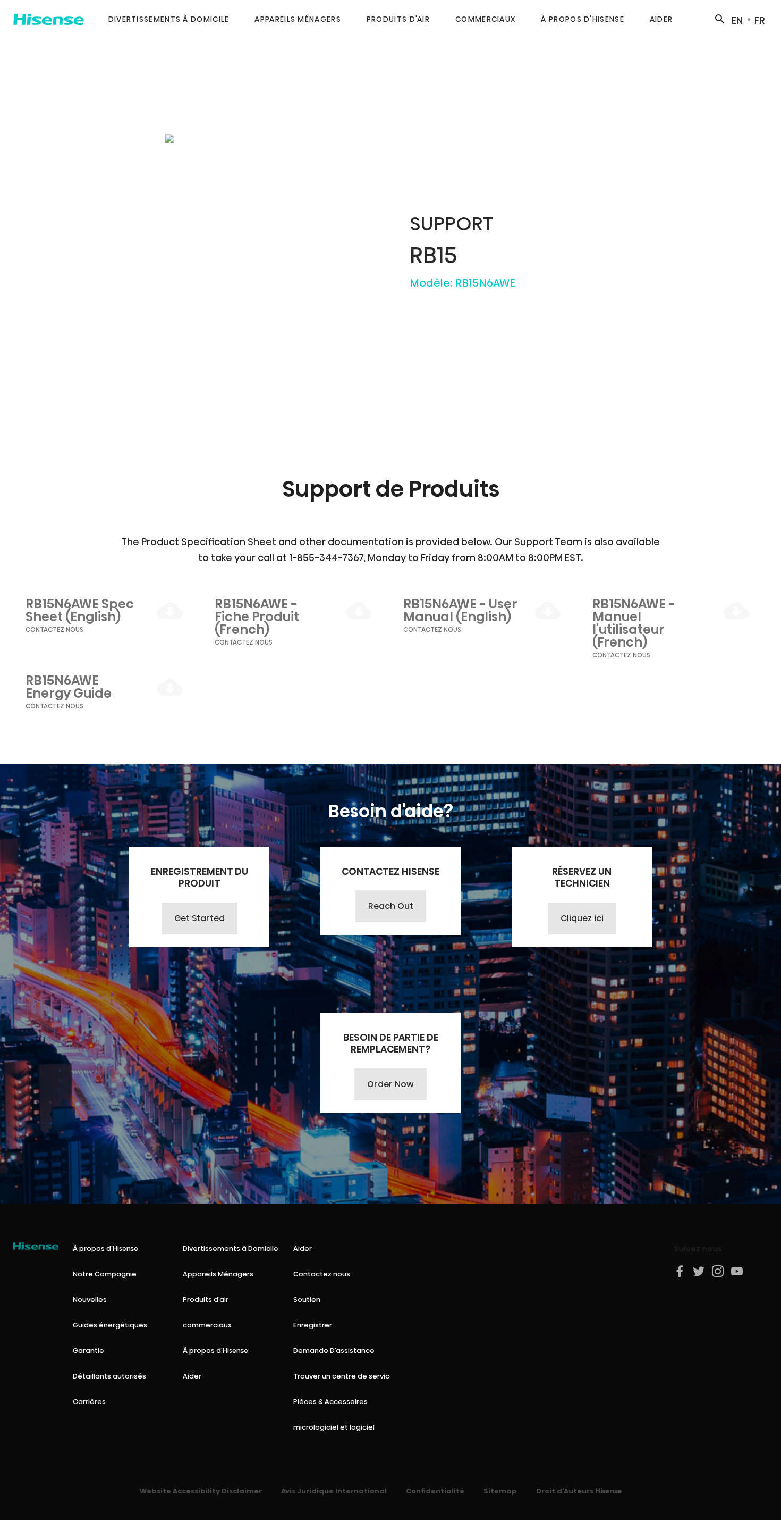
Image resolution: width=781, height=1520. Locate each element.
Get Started (199, 918)
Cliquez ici (582, 918)
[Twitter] (699, 1271)
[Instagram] (718, 1271)
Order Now (390, 1084)
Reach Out (390, 906)
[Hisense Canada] (48, 19)
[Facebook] (680, 1271)
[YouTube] (737, 1271)
